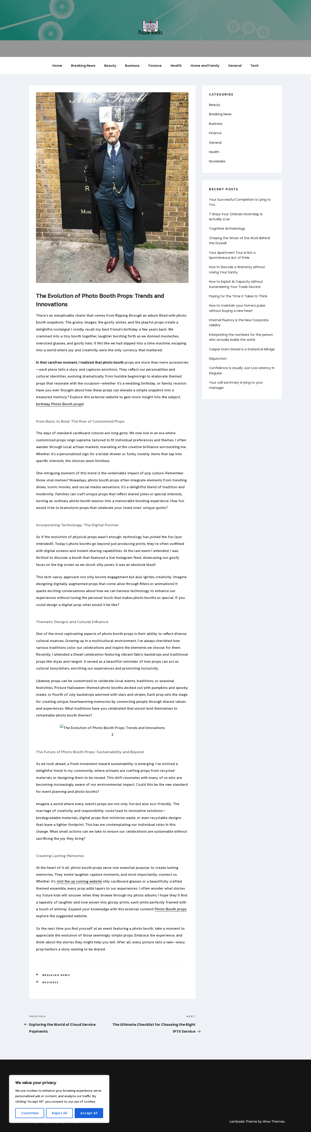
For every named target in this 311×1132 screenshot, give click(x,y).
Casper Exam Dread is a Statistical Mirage (242, 349)
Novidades (217, 161)
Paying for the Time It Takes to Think (238, 296)
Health (176, 65)
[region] (59, 1099)
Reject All (59, 1113)
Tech (254, 65)
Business (132, 65)
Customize (29, 1113)
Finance (155, 65)
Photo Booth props (170, 909)
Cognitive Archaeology (227, 228)
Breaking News (83, 65)
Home (57, 65)
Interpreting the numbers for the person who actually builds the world (241, 337)
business (50, 982)
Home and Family (205, 65)
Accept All (88, 1113)
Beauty (110, 65)
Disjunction (218, 358)
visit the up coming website (79, 881)
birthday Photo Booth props (59, 404)
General (235, 65)
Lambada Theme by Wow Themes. (257, 1121)
